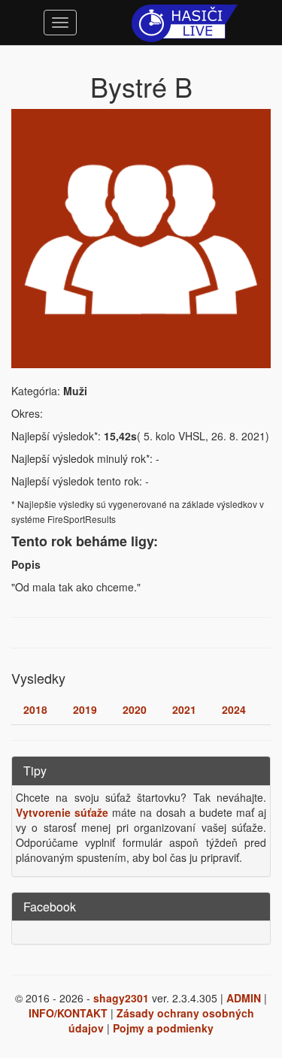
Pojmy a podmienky (163, 1027)
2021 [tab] (184, 709)
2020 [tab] (135, 709)
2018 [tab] (35, 709)
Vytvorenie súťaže (62, 812)
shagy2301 (121, 997)
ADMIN (243, 997)
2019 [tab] (85, 709)
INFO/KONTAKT (68, 1012)
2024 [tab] (234, 709)
